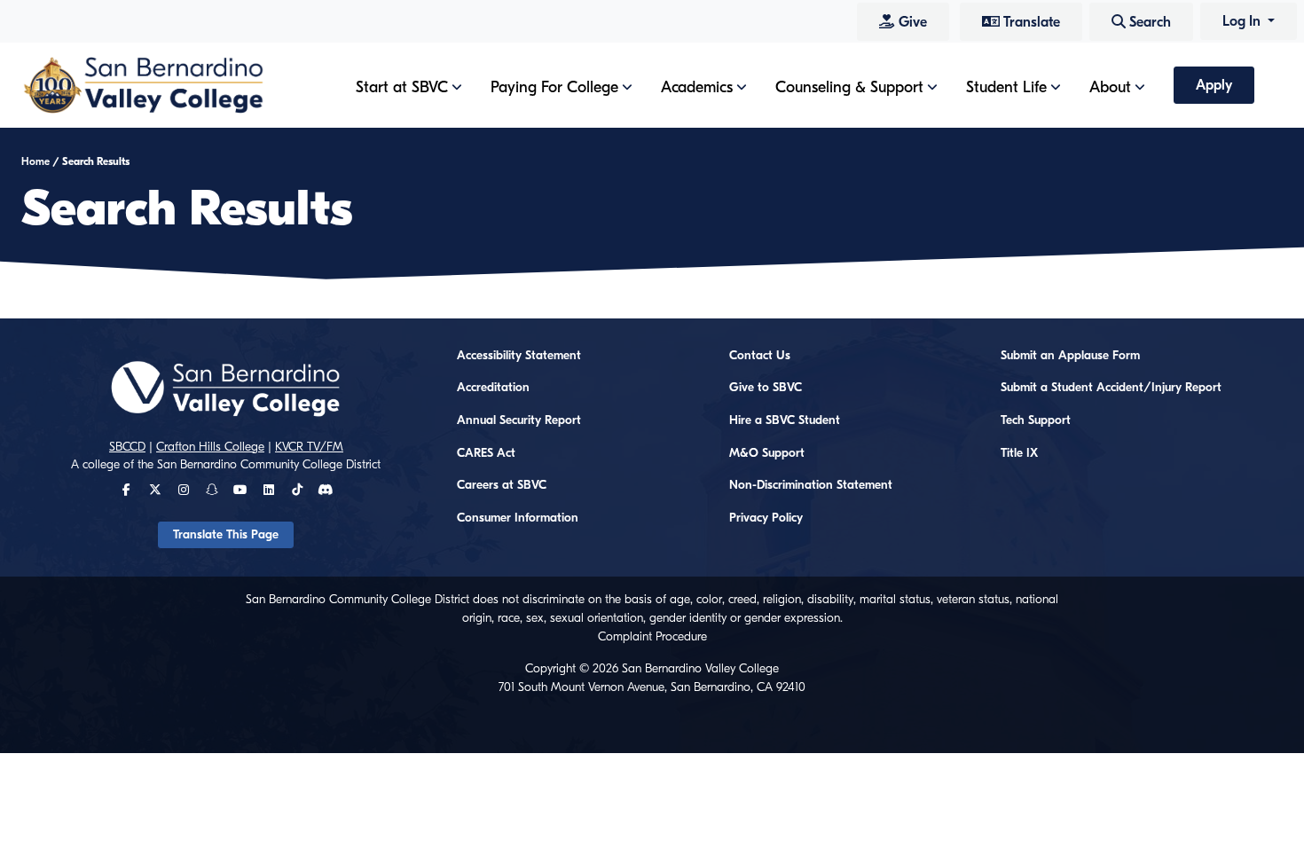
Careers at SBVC (501, 485)
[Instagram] (183, 490)
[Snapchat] (212, 490)
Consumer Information (517, 518)
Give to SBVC (765, 388)
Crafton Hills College (210, 447)
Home (35, 161)
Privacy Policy (766, 518)
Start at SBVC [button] (402, 87)
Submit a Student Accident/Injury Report (1111, 388)
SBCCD (127, 447)
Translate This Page (226, 535)
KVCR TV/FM (309, 447)
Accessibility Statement (519, 356)
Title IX (1019, 453)
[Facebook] (126, 490)
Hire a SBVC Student (784, 420)
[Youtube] (240, 490)
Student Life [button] (1006, 87)
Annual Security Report (519, 420)
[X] (155, 490)
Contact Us (759, 356)
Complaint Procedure (652, 637)
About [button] (1110, 87)
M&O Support (767, 453)
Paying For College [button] (554, 87)
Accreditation (493, 388)
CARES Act (486, 453)
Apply (1214, 85)
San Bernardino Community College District (269, 465)
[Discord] (325, 490)
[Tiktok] (297, 490)
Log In (1243, 21)
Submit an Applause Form (1070, 356)
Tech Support (1036, 420)
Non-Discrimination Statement (810, 485)
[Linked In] (268, 490)
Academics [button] (697, 87)
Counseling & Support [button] (849, 87)
